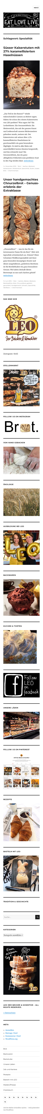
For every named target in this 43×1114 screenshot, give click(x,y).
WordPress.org (11, 1039)
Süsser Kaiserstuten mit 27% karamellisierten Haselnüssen (21, 51)
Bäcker (26, 281)
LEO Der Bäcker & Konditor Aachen (15, 1108)
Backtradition (8, 283)
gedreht (29, 283)
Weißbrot (6, 287)
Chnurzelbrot (21, 283)
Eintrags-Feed (11, 1033)
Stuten (32, 168)
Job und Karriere (10, 1069)
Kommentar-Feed (13, 1036)
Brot (19, 166)
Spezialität (25, 168)
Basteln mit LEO (10, 1080)
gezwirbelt (7, 285)
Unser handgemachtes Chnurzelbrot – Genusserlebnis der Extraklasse (21, 185)
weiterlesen (28, 161)
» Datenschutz (9, 1013)
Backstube (7, 1059)
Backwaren (8, 1054)
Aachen (25, 166)
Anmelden (9, 1030)
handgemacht (16, 285)
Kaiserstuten (7, 168)
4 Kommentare (17, 287)
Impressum (8, 1090)
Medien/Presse (9, 1085)
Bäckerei (32, 166)
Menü (36, 8)
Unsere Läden (9, 1064)
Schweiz (24, 285)
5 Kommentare (13, 170)
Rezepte (6, 1075)
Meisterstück (17, 168)
